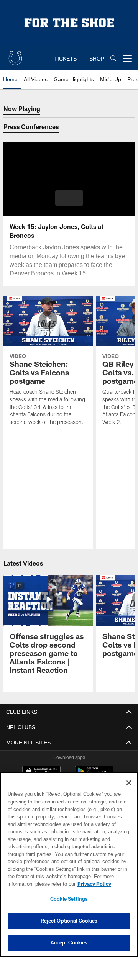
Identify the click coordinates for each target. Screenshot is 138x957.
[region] (69, 864)
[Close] (128, 782)
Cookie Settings (69, 899)
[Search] (113, 58)
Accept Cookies (69, 942)
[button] (69, 198)
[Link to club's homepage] (15, 55)
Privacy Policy (33, 884)
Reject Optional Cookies (69, 921)
